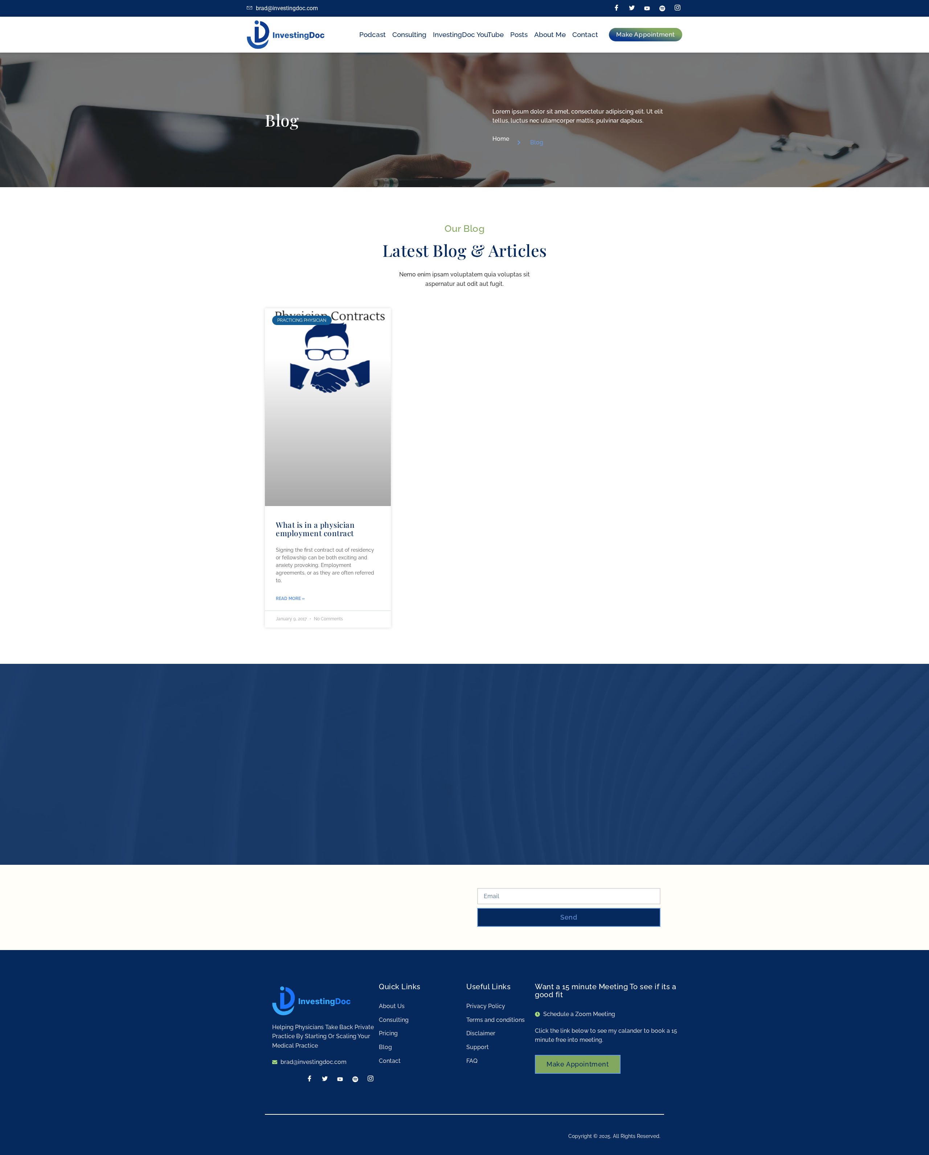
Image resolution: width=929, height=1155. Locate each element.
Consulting (409, 34)
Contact (585, 34)
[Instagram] (677, 8)
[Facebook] (616, 8)
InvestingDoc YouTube (468, 34)
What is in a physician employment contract (315, 528)
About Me (550, 34)
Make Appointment (578, 1064)
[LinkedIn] (647, 8)
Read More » (290, 598)
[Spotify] (662, 8)
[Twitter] (631, 8)
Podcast (372, 34)
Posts (519, 34)
